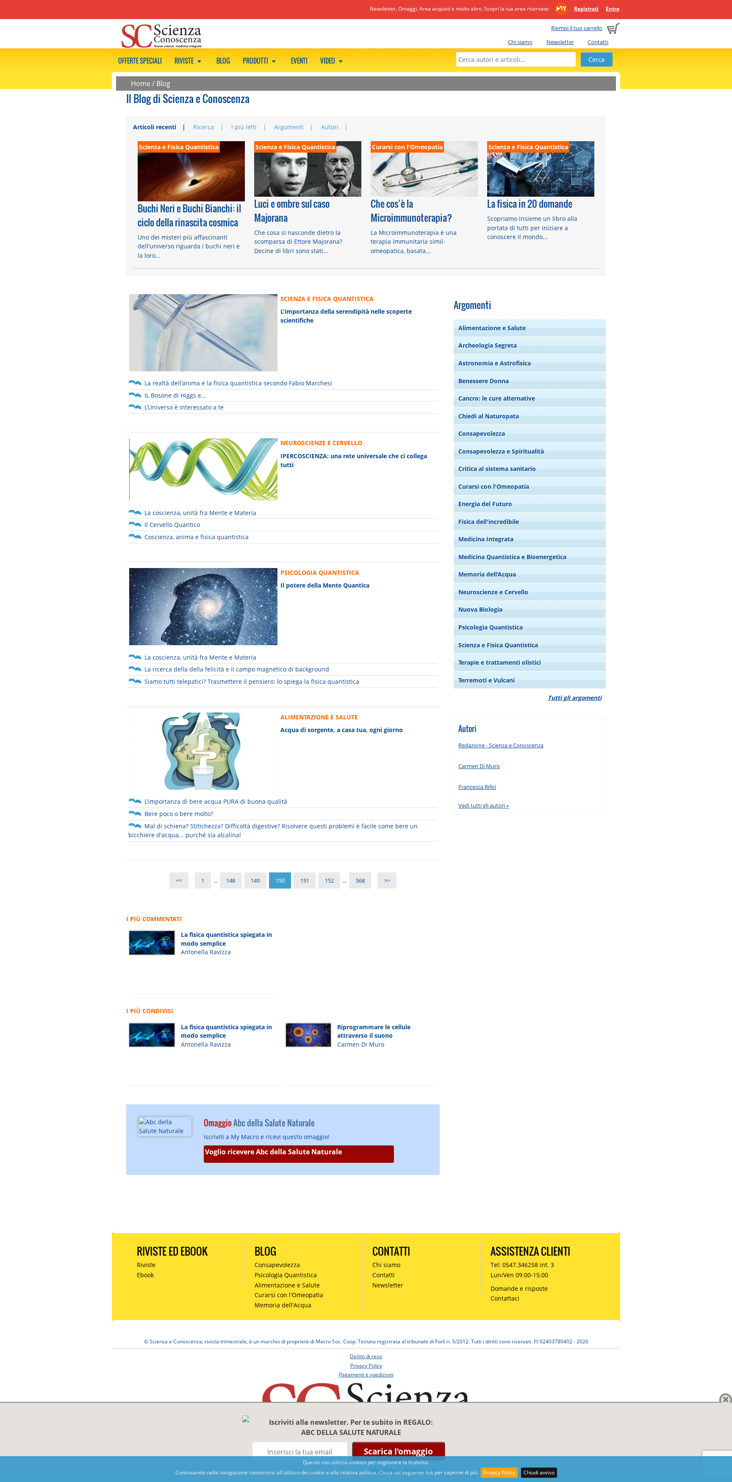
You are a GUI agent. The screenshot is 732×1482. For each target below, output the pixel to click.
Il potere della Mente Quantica (324, 585)
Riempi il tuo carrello (576, 28)
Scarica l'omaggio (398, 1451)
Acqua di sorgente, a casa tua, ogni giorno (341, 730)
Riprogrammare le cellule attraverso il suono (373, 1031)
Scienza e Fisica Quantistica (498, 645)
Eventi (299, 60)
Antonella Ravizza (206, 952)
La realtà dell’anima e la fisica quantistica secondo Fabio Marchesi (238, 383)
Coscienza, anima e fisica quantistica (196, 537)
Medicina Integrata (485, 539)
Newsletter (560, 42)
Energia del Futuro (485, 504)
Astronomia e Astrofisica (494, 363)
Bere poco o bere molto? (178, 814)
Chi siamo (520, 42)
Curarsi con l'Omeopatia (493, 486)
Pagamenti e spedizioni (366, 1374)
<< (179, 880)
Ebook (145, 1275)
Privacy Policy (499, 1472)
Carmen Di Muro (360, 1044)
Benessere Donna (483, 381)
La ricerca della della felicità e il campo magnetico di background (236, 669)
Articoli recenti (154, 127)
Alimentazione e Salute (492, 328)
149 (255, 880)
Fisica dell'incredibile (488, 522)
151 (304, 880)
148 (230, 880)
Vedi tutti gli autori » (483, 805)
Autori (329, 127)
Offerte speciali (140, 60)
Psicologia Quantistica (490, 627)
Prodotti (256, 60)
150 (280, 880)
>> (387, 880)
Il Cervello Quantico (172, 525)
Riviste (185, 60)
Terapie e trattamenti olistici (499, 662)
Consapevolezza (481, 433)
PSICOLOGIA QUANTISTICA (319, 572)
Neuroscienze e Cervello (493, 592)
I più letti (244, 127)
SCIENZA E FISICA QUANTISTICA (327, 299)
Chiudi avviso (539, 1472)
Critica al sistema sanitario (497, 469)
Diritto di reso (366, 1356)
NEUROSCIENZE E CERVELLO (321, 443)
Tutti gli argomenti (575, 698)
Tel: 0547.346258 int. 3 (522, 1265)
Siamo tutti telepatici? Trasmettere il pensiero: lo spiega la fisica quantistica (251, 681)
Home (140, 83)
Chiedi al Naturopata (488, 416)
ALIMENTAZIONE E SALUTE (319, 717)
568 (360, 880)
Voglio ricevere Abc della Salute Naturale (273, 1151)
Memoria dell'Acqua (487, 574)
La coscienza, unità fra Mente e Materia (200, 513)
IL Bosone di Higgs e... (175, 395)
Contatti (598, 42)
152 (329, 880)
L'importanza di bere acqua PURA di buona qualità (215, 801)
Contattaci (505, 1298)
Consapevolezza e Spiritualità (501, 451)
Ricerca (203, 127)
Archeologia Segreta (487, 345)
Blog (223, 60)
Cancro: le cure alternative (496, 398)
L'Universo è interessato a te (184, 407)
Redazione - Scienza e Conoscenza (500, 745)
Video (328, 60)
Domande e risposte (519, 1288)
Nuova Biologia (480, 609)
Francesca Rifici (477, 787)
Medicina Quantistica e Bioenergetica (512, 557)
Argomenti (289, 127)
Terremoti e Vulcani (486, 680)
